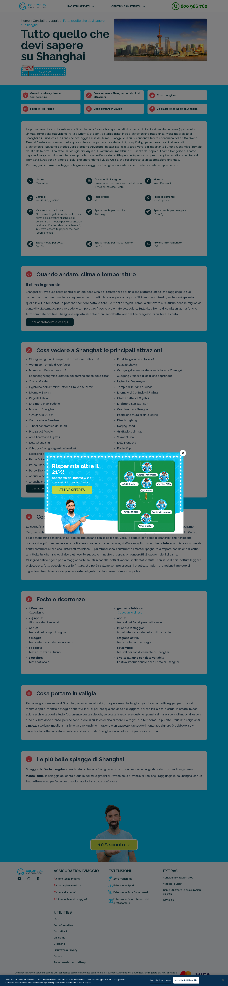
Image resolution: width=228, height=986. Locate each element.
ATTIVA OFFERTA (72, 490)
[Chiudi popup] (183, 453)
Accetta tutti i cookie (186, 980)
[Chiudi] (223, 980)
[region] (114, 980)
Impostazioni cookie (160, 980)
